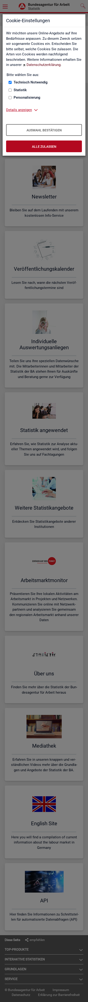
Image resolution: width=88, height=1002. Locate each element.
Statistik (20, 90)
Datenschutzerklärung (44, 65)
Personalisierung (27, 97)
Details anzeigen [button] (19, 110)
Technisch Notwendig (31, 82)
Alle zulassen (44, 146)
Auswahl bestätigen (44, 130)
